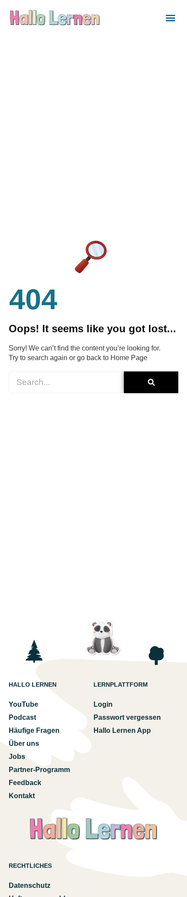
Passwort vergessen (127, 717)
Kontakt (22, 795)
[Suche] (151, 382)
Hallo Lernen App (122, 730)
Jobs (17, 756)
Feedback (25, 782)
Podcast (22, 717)
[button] (170, 18)
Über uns (24, 743)
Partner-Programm (39, 769)
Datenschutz (29, 885)
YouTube (23, 704)
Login (103, 704)
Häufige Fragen (34, 730)
